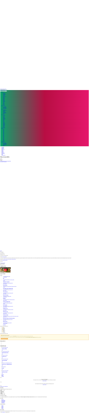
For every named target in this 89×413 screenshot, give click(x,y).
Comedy (4, 95)
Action (2, 405)
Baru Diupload (4, 110)
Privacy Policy (4, 144)
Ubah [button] (4, 254)
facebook (3, 374)
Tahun (2, 128)
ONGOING (3, 152)
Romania (4, 125)
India (3, 119)
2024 (3, 130)
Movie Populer (3, 401)
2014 (3, 136)
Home (1, 386)
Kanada (4, 122)
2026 (2, 154)
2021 (3, 132)
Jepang (4, 121)
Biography (4, 94)
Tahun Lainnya (3, 141)
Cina (3, 116)
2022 (3, 131)
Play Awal (1, 161)
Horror (4, 99)
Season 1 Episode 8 (4, 256)
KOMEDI (3, 148)
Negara (2, 114)
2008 (3, 140)
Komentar (3, 386)
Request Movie (4, 143)
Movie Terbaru (3, 400)
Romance (4, 101)
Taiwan (4, 126)
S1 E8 (4, 386)
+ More (2, 142)
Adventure (4, 93)
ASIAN (2, 151)
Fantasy (4, 98)
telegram (3, 375)
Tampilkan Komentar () (4, 338)
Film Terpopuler (5, 108)
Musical (4, 100)
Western (4, 104)
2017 (3, 134)
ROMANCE (3, 149)
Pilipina (4, 124)
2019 (3, 133)
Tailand (4, 127)
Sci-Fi (3, 102)
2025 (3, 129)
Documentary (4, 96)
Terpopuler (4, 109)
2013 (3, 137)
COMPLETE (3, 153)
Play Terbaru (4, 161)
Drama (4, 97)
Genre (2, 92)
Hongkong (4, 118)
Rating (4, 113)
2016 (3, 135)
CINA (2, 150)
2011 (3, 138)
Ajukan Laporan (44, 384)
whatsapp (3, 376)
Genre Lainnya (3, 105)
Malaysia (4, 123)
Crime (2, 408)
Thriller (4, 103)
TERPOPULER (3, 155)
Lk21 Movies (4, 106)
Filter (5, 386)
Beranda (3, 399)
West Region (4, 112)
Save (6, 161)
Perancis (4, 117)
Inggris (4, 120)
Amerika (4, 115)
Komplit (4, 111)
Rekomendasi (3, 402)
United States (3, 260)
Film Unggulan (4, 107)
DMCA (4, 145)
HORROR (3, 147)
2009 (3, 139)
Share (7, 386)
